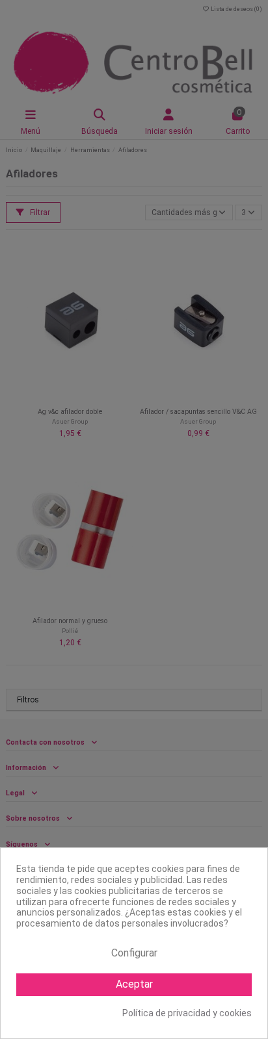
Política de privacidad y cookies (187, 1013)
